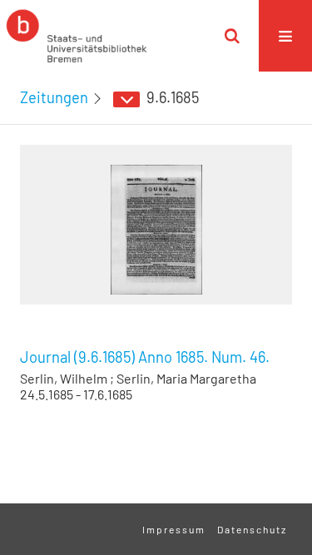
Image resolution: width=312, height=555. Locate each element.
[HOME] (76, 36)
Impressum (174, 529)
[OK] (232, 36)
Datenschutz (252, 529)
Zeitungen (54, 97)
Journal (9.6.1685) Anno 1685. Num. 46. (145, 357)
